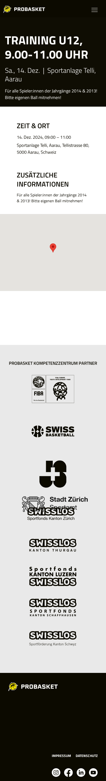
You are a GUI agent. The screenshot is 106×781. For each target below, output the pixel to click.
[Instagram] (56, 772)
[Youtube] (93, 772)
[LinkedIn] (81, 772)
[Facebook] (68, 772)
